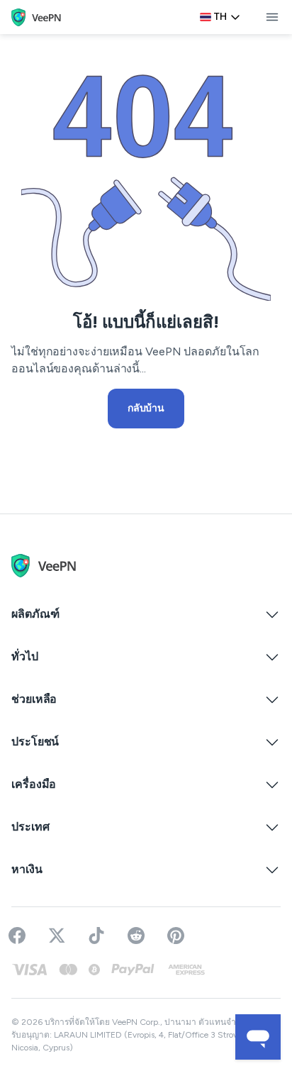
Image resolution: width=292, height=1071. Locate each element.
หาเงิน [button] (27, 869)
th (220, 17)
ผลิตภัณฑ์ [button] (35, 614)
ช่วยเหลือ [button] (34, 699)
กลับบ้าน (146, 408)
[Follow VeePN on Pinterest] (175, 935)
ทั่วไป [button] (24, 656)
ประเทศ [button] (30, 826)
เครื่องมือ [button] (33, 784)
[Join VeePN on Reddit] (136, 935)
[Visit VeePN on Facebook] (17, 935)
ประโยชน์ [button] (35, 741)
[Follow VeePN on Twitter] (56, 935)
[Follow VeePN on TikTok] (96, 935)
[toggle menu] (272, 17)
